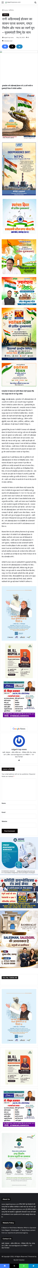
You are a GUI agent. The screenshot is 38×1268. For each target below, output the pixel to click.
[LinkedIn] (19, 47)
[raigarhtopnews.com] (12, 2)
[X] (12, 47)
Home (5, 10)
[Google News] (19, 729)
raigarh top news (9, 37)
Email (3, 812)
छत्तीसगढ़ (11, 10)
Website (4, 821)
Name (4, 803)
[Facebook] (5, 47)
